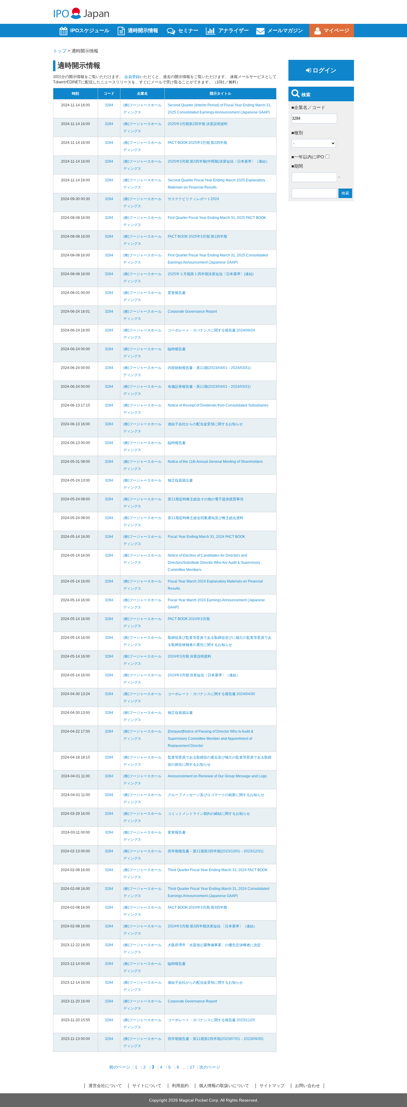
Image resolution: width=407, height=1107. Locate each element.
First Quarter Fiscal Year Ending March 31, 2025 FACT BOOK (217, 218)
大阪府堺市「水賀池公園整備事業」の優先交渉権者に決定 (214, 945)
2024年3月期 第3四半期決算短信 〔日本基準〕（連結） (212, 926)
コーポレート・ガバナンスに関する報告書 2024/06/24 (211, 330)
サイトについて (146, 1085)
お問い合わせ (307, 1085)
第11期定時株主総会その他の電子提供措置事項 (205, 499)
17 (192, 1067)
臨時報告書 (177, 349)
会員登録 (132, 76)
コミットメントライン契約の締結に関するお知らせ (209, 814)
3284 (109, 105)
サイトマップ (272, 1085)
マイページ (336, 30)
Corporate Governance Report (192, 311)
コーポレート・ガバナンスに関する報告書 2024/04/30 (211, 694)
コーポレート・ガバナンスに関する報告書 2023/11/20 (211, 1020)
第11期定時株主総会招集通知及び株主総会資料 (205, 518)
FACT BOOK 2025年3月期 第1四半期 (197, 236)
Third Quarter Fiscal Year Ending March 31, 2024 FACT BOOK (218, 870)
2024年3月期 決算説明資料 (189, 656)
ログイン (324, 70)
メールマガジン (285, 30)
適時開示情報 (143, 30)
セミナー (188, 30)
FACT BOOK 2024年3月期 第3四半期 (197, 907)
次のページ (209, 1067)
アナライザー (233, 30)
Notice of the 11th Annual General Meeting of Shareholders (215, 462)
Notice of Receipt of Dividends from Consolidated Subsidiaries (218, 405)
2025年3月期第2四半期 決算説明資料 (198, 124)
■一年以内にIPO (308, 156)
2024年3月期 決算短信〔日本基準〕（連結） (204, 675)
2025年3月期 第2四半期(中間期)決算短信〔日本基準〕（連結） (218, 161)
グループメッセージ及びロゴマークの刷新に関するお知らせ (216, 795)
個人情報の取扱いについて (224, 1085)
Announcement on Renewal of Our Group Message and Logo (217, 776)
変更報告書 (177, 293)
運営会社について (105, 1085)
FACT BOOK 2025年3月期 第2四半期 (197, 143)
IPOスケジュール (89, 30)
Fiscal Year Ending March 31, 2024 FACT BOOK (206, 537)
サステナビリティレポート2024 (193, 199)
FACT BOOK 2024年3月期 (189, 619)
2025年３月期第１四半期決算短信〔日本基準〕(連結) (211, 274)
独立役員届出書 (180, 480)
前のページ (119, 1067)
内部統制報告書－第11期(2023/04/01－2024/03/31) (209, 368)
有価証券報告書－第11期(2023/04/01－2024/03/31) (209, 386)
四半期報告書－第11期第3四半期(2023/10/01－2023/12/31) (215, 851)
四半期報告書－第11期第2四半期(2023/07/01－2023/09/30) (215, 1039)
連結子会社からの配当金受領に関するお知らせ (205, 424)
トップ (59, 50)
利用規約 (180, 1085)
